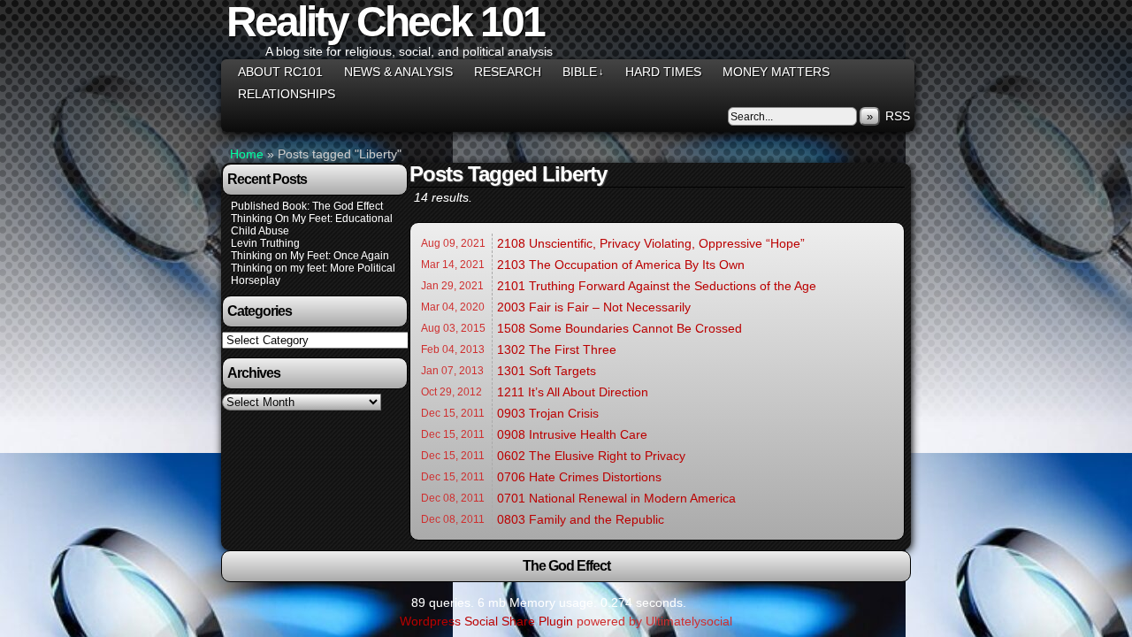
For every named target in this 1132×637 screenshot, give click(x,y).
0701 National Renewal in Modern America (616, 498)
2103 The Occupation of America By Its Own (621, 264)
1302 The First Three (556, 349)
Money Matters (776, 72)
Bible (583, 72)
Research (507, 72)
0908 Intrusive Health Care (572, 434)
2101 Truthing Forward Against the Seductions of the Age (656, 286)
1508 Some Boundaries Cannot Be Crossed (619, 328)
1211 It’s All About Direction (572, 392)
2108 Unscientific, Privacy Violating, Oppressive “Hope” (651, 243)
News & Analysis (398, 72)
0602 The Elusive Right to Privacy (591, 456)
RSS (897, 116)
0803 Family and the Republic (580, 519)
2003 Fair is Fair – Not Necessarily (594, 307)
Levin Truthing (265, 243)
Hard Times (663, 72)
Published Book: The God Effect (307, 206)
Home (247, 154)
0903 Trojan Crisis (548, 413)
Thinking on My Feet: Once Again (310, 255)
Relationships (286, 94)
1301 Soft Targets (546, 371)
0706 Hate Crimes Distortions (579, 477)
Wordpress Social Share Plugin (488, 621)
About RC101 (280, 72)
